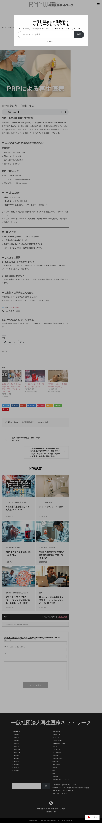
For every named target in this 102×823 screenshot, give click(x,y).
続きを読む (51, 41)
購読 (79, 34)
